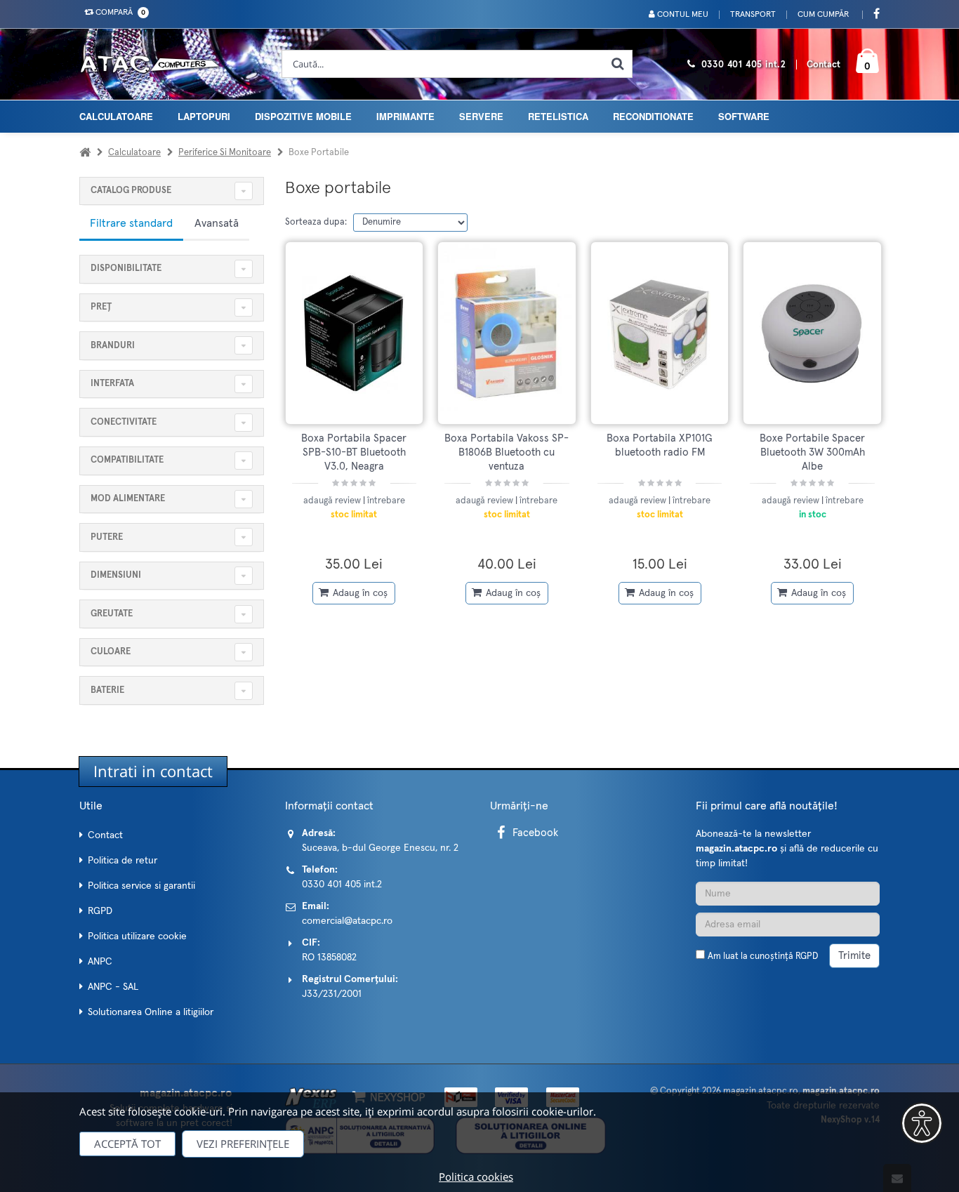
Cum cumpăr (823, 15)
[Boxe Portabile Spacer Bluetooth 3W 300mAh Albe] (812, 333)
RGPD (100, 911)
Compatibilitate (127, 460)
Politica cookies (476, 1177)
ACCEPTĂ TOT (127, 1144)
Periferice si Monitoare (224, 152)
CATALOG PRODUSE (131, 190)
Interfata (112, 383)
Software (743, 116)
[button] (921, 1123)
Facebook (535, 833)
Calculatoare (116, 116)
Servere (481, 116)
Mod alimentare (128, 498)
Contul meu (681, 15)
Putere (107, 537)
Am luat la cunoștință (763, 956)
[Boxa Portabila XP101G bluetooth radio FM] (660, 333)
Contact (823, 64)
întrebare (386, 500)
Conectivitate (124, 422)
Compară (118, 12)
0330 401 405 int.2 (743, 64)
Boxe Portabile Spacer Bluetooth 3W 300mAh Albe (812, 452)
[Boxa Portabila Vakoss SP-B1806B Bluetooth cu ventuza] (507, 333)
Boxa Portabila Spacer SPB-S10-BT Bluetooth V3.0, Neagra (353, 452)
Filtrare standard (131, 223)
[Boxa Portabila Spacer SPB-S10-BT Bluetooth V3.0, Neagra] (354, 333)
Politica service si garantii (141, 886)
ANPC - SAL (113, 987)
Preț (101, 307)
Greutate (112, 613)
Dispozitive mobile (303, 116)
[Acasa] (85, 152)
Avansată (216, 223)
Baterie (107, 690)
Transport (753, 15)
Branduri (113, 345)
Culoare (111, 651)
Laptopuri (204, 116)
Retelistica (558, 116)
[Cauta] (618, 64)
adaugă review (333, 500)
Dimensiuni (116, 575)
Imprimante (405, 116)
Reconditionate (653, 116)
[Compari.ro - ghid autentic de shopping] (787, 994)
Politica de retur (122, 861)
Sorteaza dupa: (316, 222)
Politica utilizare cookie (137, 936)
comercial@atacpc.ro (347, 921)
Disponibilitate (126, 268)
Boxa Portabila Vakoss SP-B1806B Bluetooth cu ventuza (506, 452)
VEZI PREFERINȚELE (243, 1144)
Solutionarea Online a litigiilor (150, 1012)
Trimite (854, 956)
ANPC (100, 962)
